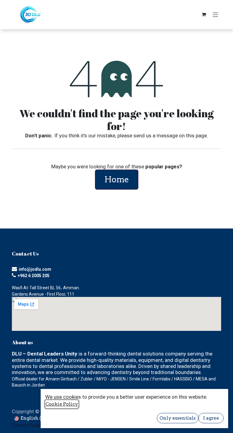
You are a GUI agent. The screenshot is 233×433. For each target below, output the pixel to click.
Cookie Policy (27, 425)
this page (196, 135)
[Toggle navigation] (215, 14)
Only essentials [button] (178, 418)
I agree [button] (211, 418)
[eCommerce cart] (204, 14)
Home (116, 179)
